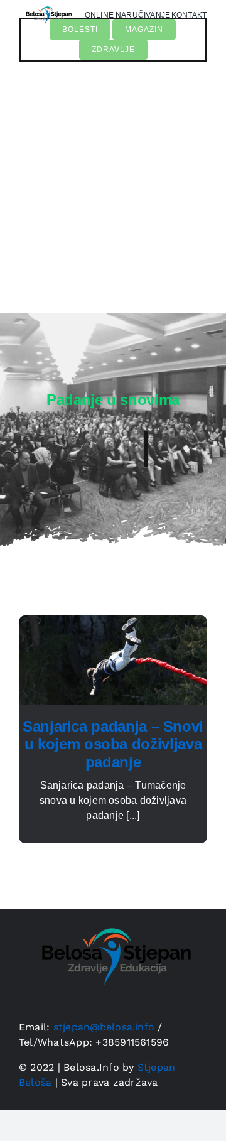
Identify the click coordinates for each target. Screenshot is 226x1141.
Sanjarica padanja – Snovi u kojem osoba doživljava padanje (113, 744)
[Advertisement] (113, 193)
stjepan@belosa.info (104, 1027)
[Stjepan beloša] (48, 5)
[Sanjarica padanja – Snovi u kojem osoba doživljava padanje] (113, 622)
